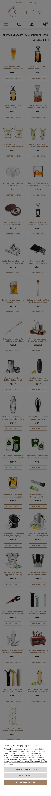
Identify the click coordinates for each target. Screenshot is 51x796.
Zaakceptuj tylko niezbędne (25, 769)
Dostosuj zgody (25, 776)
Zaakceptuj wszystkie (25, 782)
